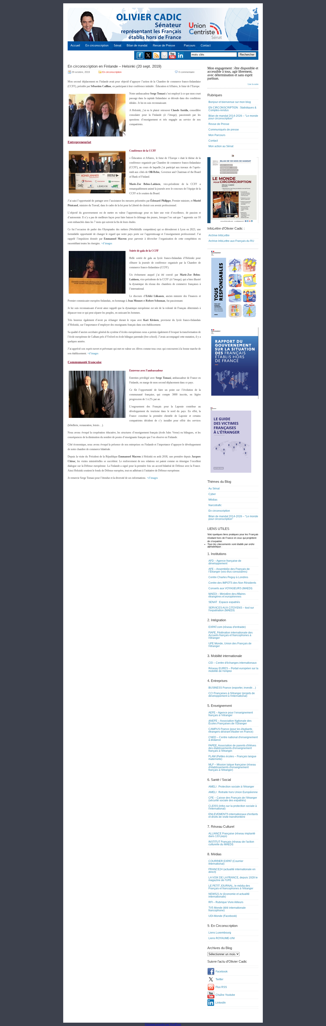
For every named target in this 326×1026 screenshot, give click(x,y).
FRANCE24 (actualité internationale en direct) (231, 871)
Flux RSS (221, 987)
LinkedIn (220, 1002)
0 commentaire (186, 72)
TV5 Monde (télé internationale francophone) (227, 909)
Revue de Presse (164, 45)
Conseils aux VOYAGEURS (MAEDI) (230, 588)
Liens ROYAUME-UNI (221, 938)
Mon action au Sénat (220, 146)
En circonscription (96, 45)
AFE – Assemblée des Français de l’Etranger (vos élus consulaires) (229, 570)
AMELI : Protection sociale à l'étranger (231, 786)
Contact (206, 45)
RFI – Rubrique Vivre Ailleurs (225, 902)
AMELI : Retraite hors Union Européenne (233, 792)
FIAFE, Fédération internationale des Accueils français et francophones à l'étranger (230, 635)
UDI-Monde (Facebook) (222, 916)
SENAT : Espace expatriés (224, 602)
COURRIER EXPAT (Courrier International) (225, 862)
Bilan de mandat (137, 45)
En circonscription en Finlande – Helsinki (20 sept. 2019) (114, 66)
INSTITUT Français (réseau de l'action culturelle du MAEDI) (231, 843)
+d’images (106, 243)
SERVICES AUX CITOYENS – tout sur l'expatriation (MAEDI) (231, 609)
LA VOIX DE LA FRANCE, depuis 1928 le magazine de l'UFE (233, 879)
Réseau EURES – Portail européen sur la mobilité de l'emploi (233, 670)
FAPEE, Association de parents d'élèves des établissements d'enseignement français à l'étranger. (232, 748)
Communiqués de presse (223, 129)
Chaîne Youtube (225, 994)
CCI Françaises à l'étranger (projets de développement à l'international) (231, 694)
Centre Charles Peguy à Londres (228, 577)
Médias (212, 499)
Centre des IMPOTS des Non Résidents (232, 582)
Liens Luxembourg (219, 932)
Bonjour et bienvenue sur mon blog (229, 102)
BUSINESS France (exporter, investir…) (232, 687)
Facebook (222, 971)
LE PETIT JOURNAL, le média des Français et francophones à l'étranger (230, 887)
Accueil (75, 45)
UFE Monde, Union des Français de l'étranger (229, 645)
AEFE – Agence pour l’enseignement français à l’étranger (230, 714)
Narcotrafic (215, 505)
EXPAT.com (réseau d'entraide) (227, 627)
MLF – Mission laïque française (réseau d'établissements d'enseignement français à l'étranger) (232, 767)
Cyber (212, 494)
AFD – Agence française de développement (224, 562)
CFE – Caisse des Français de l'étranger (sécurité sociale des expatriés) (232, 799)
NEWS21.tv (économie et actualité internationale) (228, 895)
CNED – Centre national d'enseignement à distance (233, 738)
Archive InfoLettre (219, 235)
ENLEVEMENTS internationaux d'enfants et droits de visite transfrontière (233, 815)
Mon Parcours (216, 135)
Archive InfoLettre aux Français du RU (231, 240)
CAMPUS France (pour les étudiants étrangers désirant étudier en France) (230, 730)
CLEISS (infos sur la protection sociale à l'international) (232, 807)
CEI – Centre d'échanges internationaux (232, 662)
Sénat (117, 45)
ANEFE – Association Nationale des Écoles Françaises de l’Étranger (229, 722)
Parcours (189, 45)
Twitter (219, 979)
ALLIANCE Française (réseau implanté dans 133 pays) (231, 835)
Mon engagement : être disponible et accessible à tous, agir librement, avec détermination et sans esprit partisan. (232, 75)
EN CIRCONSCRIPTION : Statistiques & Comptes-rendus (232, 109)
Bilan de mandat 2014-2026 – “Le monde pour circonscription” (233, 117)
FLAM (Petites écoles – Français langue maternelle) (232, 758)
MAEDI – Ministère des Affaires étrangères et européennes (226, 595)
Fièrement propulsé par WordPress (163, 1024)
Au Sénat (214, 488)
